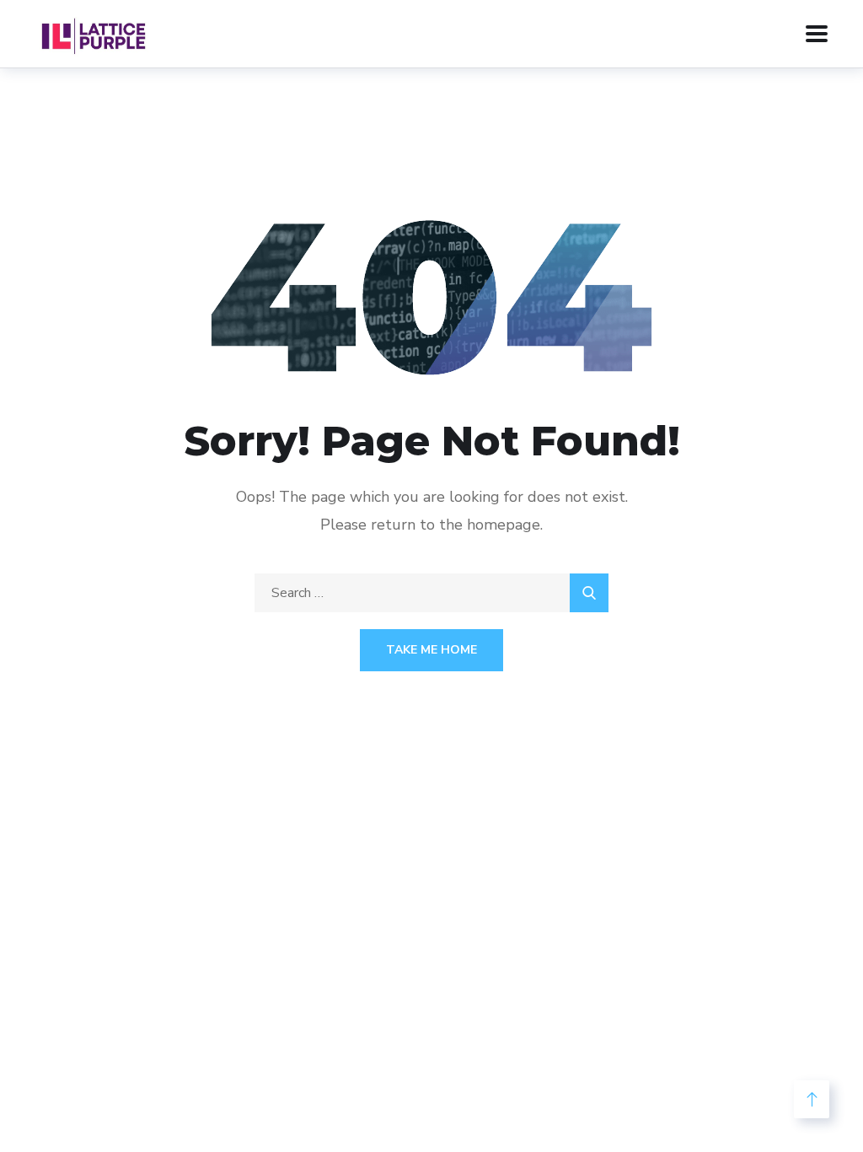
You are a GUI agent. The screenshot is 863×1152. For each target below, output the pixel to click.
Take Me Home (431, 650)
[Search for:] (431, 593)
